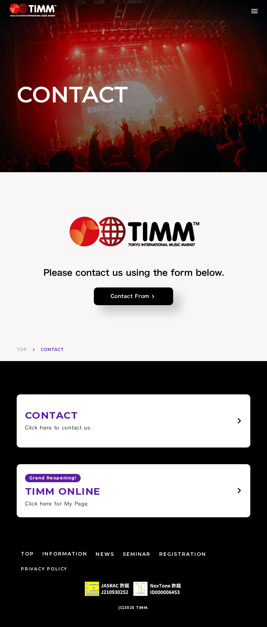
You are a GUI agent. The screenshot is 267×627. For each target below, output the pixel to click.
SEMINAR (137, 554)
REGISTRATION (182, 554)
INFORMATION (64, 554)
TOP (22, 349)
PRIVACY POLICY (44, 568)
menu (254, 11)
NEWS (105, 554)
